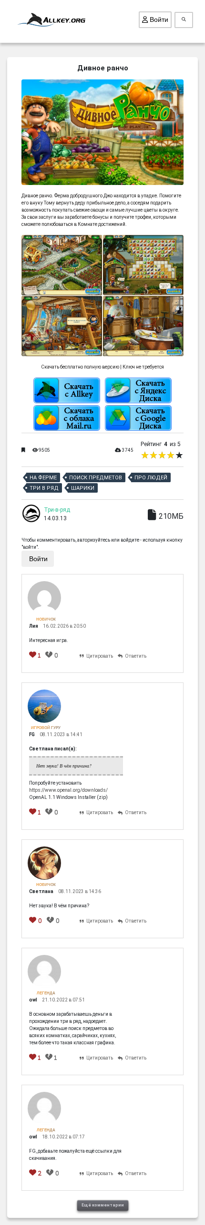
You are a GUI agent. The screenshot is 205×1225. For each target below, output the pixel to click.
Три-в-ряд (57, 509)
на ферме (43, 478)
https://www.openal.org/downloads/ (68, 790)
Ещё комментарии (103, 1205)
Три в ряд (44, 488)
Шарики (82, 488)
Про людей (150, 478)
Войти (158, 19)
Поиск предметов (95, 478)
